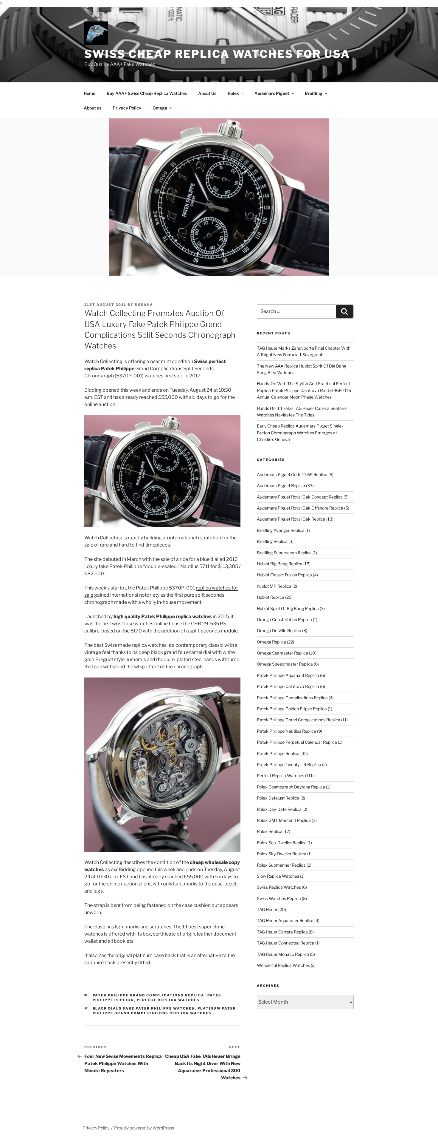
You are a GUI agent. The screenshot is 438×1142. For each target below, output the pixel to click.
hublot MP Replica (274, 586)
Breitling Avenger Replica (281, 530)
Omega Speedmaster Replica (285, 663)
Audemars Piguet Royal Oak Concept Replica (300, 496)
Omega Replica (271, 641)
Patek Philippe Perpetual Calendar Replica (297, 742)
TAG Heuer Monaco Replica (283, 954)
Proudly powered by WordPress (144, 1127)
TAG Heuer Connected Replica (285, 942)
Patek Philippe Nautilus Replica (286, 731)
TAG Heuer (267, 909)
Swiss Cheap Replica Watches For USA (217, 54)
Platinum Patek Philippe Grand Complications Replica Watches (164, 1011)
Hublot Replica (270, 597)
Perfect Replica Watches (168, 1000)
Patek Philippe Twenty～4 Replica (289, 764)
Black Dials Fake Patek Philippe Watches (144, 1008)
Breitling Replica (272, 541)
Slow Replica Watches (278, 876)
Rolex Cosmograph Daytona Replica (291, 786)
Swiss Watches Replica (279, 898)
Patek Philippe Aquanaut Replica (288, 675)
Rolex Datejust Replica (278, 797)
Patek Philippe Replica (278, 753)
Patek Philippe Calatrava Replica (288, 686)
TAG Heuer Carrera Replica (282, 931)
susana (144, 305)
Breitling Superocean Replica (284, 552)
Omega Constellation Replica (284, 619)
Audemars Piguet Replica (281, 485)
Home (89, 93)
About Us (207, 93)
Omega (160, 107)
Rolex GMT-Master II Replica (284, 820)
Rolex (233, 93)
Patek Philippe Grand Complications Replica (149, 995)
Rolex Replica (269, 831)
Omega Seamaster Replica (282, 652)
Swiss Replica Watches (279, 887)
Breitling (313, 93)
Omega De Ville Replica (279, 630)
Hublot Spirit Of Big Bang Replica (288, 608)
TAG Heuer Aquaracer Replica (285, 920)
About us (92, 107)
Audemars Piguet (271, 93)
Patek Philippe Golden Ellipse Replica (292, 708)
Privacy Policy (127, 107)
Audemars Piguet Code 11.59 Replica (292, 474)
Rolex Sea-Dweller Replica (282, 842)
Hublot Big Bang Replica (279, 563)
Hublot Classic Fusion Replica (284, 574)
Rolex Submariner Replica (281, 865)
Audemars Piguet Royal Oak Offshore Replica (300, 507)
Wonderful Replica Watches (283, 965)
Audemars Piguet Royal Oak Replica (291, 518)
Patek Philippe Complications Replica (292, 697)
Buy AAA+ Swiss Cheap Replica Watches (147, 93)
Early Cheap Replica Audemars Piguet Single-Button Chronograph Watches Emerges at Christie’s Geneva (300, 432)
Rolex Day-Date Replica (279, 809)
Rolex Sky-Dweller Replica (281, 853)
